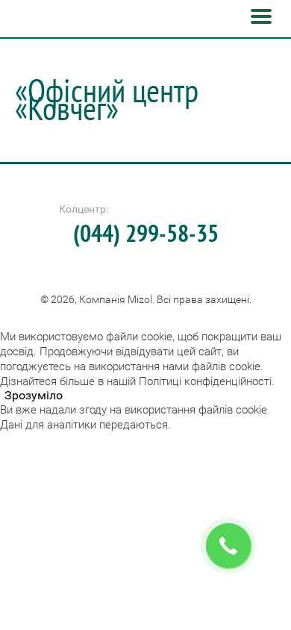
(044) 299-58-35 (146, 233)
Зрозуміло (33, 395)
